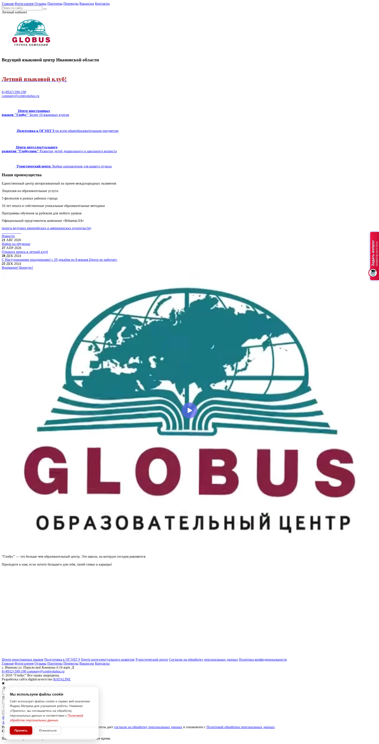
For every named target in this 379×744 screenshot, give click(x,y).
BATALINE (62, 679)
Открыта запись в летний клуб (25, 252)
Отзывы (40, 3)
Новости (8, 236)
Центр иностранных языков (22, 659)
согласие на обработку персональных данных (148, 727)
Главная (8, 3)
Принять (21, 730)
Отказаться (48, 730)
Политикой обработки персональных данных (241, 727)
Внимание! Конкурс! (17, 267)
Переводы (71, 3)
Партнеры (55, 3)
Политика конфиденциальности (263, 659)
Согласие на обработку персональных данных (203, 659)
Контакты (102, 3)
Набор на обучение (16, 244)
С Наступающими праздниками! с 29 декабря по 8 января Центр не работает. (59, 260)
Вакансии (86, 3)
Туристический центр (151, 659)
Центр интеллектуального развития (107, 659)
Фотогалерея (24, 3)
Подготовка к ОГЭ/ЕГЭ (62, 659)
